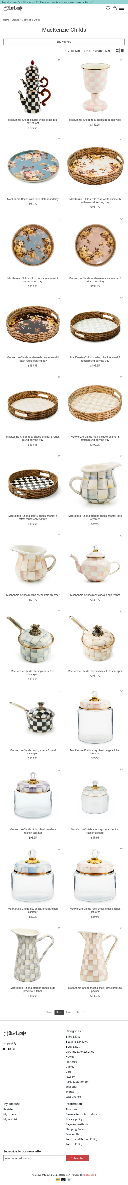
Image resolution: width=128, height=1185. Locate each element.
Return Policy (74, 1144)
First (59, 1012)
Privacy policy (74, 1119)
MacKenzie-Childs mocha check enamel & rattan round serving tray (95, 438)
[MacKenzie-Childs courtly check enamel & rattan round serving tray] (32, 482)
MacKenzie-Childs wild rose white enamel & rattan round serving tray (95, 201)
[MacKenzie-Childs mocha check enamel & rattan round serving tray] (95, 403)
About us (71, 1109)
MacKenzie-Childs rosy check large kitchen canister (95, 752)
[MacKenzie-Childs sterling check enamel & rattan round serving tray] (95, 324)
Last (68, 1012)
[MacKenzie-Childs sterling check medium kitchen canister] (95, 796)
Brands (15, 19)
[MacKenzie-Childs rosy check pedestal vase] (95, 86)
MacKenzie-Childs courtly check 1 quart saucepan (33, 752)
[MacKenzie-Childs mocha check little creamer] (32, 561)
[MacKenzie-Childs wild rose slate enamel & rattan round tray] (32, 245)
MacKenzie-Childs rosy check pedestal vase (95, 119)
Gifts (69, 1071)
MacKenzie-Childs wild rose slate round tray (33, 199)
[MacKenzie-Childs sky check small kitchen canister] (32, 875)
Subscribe (77, 1158)
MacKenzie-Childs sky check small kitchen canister (33, 910)
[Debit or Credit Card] (63, 1180)
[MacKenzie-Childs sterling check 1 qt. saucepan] (32, 638)
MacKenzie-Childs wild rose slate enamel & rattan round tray (32, 280)
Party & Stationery (77, 1081)
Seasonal (71, 1086)
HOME (70, 1056)
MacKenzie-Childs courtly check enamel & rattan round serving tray (32, 517)
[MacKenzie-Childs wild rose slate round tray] (32, 166)
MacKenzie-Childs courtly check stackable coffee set (33, 121)
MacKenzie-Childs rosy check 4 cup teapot (95, 595)
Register (8, 1109)
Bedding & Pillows (77, 1041)
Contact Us (72, 1134)
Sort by (87, 50)
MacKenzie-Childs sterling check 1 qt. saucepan (33, 673)
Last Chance (73, 1097)
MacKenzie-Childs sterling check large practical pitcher (32, 989)
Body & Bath (73, 1046)
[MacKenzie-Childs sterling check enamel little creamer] (95, 482)
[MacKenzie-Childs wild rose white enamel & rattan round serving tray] (95, 166)
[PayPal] (58, 1180)
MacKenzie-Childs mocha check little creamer (33, 595)
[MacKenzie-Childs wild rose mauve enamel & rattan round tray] (95, 245)
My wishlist (10, 1119)
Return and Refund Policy (81, 1139)
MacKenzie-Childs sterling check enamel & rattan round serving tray (95, 359)
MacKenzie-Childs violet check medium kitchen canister (33, 831)
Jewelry (70, 1076)
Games (70, 1066)
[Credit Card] (69, 1180)
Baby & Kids (73, 1036)
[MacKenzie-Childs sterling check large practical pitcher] (32, 954)
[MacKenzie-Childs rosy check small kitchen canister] (95, 875)
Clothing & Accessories (80, 1051)
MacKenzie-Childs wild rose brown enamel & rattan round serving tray (33, 359)
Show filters (64, 41)
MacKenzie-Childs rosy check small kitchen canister (95, 910)
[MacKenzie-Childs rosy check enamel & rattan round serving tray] (32, 403)
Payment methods (77, 1124)
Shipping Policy (75, 1129)
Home (6, 19)
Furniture (72, 1061)
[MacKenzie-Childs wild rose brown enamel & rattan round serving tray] (32, 324)
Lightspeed (90, 1174)
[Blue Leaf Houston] (13, 8)
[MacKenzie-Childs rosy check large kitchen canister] (95, 717)
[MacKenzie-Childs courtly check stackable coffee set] (32, 86)
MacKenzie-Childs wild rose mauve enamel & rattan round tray (95, 280)
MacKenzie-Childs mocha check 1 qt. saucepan (95, 671)
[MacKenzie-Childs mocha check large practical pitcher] (95, 954)
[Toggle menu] (121, 8)
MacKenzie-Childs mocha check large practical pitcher (95, 989)
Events (70, 1091)
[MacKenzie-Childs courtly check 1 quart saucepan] (32, 717)
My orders (9, 1114)
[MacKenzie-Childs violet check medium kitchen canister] (32, 796)
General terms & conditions (83, 1114)
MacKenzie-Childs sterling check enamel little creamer (95, 517)
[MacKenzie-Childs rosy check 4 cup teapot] (95, 561)
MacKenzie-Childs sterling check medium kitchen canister (95, 831)
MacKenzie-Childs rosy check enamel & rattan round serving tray (33, 438)
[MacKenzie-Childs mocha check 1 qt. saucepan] (95, 638)
